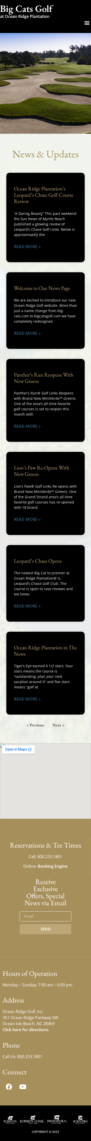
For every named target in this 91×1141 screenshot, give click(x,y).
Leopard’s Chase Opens (38, 560)
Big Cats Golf (26, 8)
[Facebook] (9, 1086)
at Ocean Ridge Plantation (25, 16)
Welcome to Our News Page (42, 288)
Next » (58, 725)
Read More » (27, 246)
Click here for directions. (26, 1029)
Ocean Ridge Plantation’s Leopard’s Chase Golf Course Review (43, 195)
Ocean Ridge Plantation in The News (45, 650)
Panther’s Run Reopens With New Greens (44, 377)
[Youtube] (22, 1086)
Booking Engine (52, 866)
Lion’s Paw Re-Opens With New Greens (41, 470)
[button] (87, 22)
